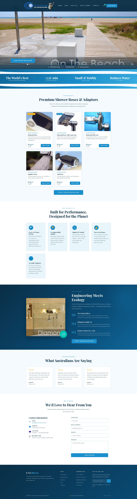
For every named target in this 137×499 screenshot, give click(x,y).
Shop (66, 5)
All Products (63, 474)
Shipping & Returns (81, 480)
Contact (96, 5)
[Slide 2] (28, 64)
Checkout (62, 485)
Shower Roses (64, 477)
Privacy (105, 495)
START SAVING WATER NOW (68, 192)
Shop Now (111, 5)
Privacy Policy (79, 482)
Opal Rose (60, 174)
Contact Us (79, 485)
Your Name (74, 417)
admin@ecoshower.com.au (39, 423)
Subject (73, 432)
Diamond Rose (32, 135)
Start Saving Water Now (23, 60)
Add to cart (46, 145)
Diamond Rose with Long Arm (66, 135)
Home (60, 5)
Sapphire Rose (32, 174)
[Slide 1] (27, 64)
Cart (61, 482)
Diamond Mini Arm (92, 135)
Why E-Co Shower (81, 477)
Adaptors (62, 480)
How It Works (85, 5)
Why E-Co (74, 5)
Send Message (90, 455)
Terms (109, 495)
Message (73, 439)
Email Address (75, 424)
